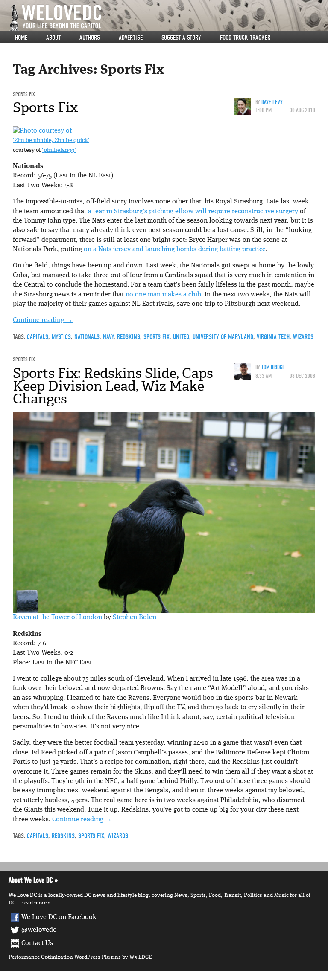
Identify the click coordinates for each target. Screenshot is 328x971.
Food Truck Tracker (245, 37)
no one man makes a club (163, 294)
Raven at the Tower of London (57, 617)
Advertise (131, 37)
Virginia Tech (273, 337)
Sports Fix (24, 94)
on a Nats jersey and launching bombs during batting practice (175, 249)
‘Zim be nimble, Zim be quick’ (51, 140)
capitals (37, 337)
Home (21, 37)
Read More (34, 903)
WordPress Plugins (97, 957)
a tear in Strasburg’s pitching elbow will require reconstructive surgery (193, 211)
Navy (108, 337)
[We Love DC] (168, 17)
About (53, 37)
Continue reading (43, 320)
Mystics (61, 337)
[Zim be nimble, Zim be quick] (42, 131)
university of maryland (223, 337)
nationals (87, 337)
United (181, 337)
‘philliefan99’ (59, 150)
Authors (89, 37)
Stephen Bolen (134, 617)
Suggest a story (181, 37)
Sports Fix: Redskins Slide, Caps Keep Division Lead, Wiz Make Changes (113, 386)
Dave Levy (272, 102)
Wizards (303, 337)
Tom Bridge (273, 367)
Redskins (128, 337)
